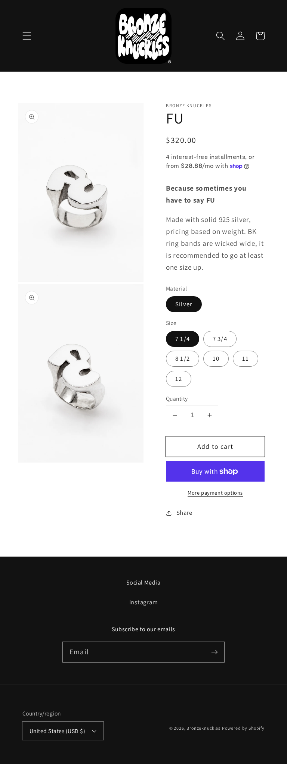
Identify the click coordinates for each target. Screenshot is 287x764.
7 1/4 (182, 339)
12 (178, 379)
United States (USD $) (57, 731)
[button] (27, 36)
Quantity (177, 398)
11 (245, 358)
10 (216, 358)
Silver (183, 304)
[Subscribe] (214, 652)
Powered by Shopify (243, 728)
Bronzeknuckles (203, 728)
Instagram (143, 602)
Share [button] (184, 512)
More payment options (215, 492)
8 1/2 (182, 358)
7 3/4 (220, 339)
